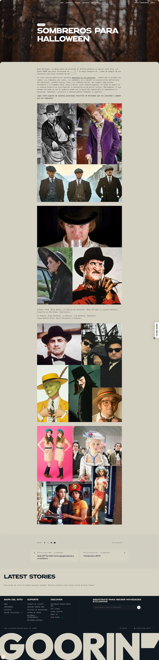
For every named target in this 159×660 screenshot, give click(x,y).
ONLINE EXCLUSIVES (11, 613)
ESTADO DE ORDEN (34, 613)
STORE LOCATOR (56, 612)
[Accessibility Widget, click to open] (3, 656)
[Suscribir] (138, 607)
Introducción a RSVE (92, 556)
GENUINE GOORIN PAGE (36, 607)
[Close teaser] (154, 338)
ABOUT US (54, 614)
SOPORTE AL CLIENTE (35, 604)
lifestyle (41, 24)
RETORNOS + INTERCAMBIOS (32, 616)
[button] (157, 330)
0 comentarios (118, 542)
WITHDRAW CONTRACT (35, 620)
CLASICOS (7, 610)
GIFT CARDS (55, 609)
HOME (6, 604)
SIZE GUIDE (55, 617)
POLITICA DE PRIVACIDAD (37, 610)
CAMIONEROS (8, 607)
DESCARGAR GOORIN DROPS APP (61, 605)
